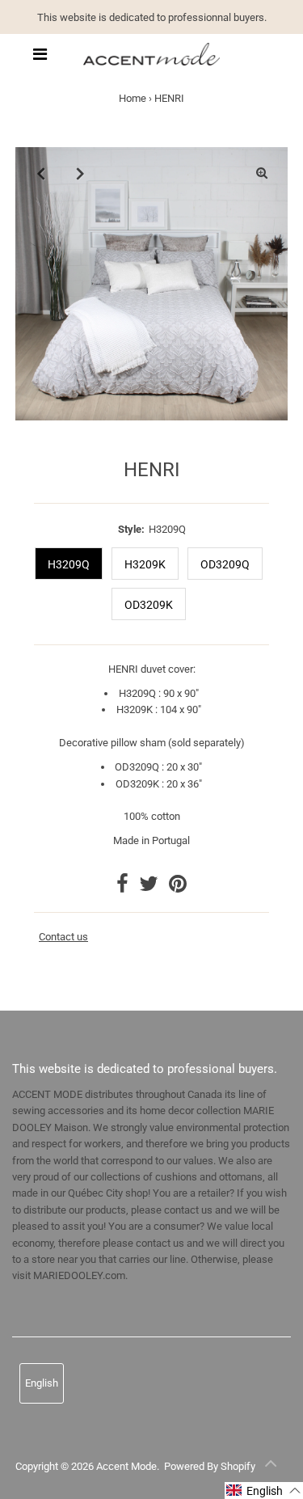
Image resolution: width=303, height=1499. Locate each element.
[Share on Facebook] (123, 887)
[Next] (81, 173)
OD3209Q (225, 564)
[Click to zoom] (262, 173)
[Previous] (41, 173)
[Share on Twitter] (150, 887)
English (41, 1383)
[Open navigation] (39, 54)
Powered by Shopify (209, 1466)
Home (132, 98)
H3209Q (69, 564)
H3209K (145, 564)
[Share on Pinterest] (178, 887)
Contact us (63, 937)
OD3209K (148, 604)
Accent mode (126, 1466)
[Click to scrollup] (271, 1466)
